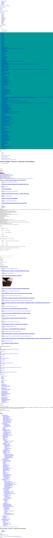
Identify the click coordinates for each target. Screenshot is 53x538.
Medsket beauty (3, 395)
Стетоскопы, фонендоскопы (8, 457)
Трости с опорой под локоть (8, 498)
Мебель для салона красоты (6, 418)
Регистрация (5, 31)
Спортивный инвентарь (6, 508)
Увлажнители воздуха (6, 458)
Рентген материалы (5, 472)
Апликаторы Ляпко (5, 436)
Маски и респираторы (6, 467)
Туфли (5, 502)
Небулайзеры (6, 441)
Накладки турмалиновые (6, 450)
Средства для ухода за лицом (7, 421)
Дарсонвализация (5, 439)
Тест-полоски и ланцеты (6, 452)
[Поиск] (0, 26)
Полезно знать (3, 2)
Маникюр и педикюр (6, 417)
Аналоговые (4, 517)
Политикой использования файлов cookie (15, 536)
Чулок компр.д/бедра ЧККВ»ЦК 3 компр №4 (12, 275)
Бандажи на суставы (7, 482)
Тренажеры (6, 511)
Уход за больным (5, 525)
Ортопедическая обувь (6, 499)
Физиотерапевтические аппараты (7, 435)
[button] (3, 182)
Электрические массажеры (8, 448)
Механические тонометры (8, 456)
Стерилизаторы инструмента (7, 422)
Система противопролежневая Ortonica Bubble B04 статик (15, 184)
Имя (1, 256)
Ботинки (6, 500)
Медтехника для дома (4, 391)
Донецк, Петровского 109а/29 (4, 175)
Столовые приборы (5, 523)
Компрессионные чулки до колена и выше (10, 493)
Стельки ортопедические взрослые (9, 513)
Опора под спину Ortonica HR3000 (9, 198)
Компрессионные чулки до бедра (14, 178)
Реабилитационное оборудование (6, 393)
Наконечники (6, 496)
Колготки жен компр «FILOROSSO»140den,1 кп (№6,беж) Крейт (16, 313)
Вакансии (3, 3)
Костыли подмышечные (8, 495)
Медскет (1, 9)
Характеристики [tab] (4, 206)
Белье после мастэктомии (6, 488)
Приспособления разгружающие (7, 505)
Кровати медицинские (6, 424)
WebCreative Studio (5, 406)
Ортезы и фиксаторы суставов (9, 487)
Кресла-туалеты (7, 507)
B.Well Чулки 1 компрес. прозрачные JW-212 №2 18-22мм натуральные (18, 297)
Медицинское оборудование (5, 429)
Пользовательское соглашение (6, 386)
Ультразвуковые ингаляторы (8, 442)
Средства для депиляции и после (7, 420)
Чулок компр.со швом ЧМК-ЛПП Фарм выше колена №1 (14, 308)
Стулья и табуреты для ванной (7, 524)
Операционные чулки (30, 178)
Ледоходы (4, 521)
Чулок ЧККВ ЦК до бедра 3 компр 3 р (10, 343)
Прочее (4, 471)
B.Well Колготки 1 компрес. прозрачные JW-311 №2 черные (15, 270)
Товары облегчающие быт (5, 402)
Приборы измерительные (8, 431)
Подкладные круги (5, 503)
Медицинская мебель (4, 397)
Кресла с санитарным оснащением (9, 491)
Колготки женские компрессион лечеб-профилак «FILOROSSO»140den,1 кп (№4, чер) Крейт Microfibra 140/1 (26, 338)
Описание (3, 530)
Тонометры (4, 453)
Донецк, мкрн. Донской (3, 176)
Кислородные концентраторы (7, 430)
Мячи (5, 510)
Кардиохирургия (5, 466)
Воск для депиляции (6, 415)
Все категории (2, 12)
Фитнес (6, 512)
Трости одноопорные (7, 497)
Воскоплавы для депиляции (6, 416)
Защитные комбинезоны (6, 465)
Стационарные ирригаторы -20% (6, 519)
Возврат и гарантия (4, 384)
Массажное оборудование (6, 444)
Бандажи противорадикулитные (9, 485)
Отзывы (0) (3, 531)
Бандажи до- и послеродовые (8, 481)
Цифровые (4, 518)
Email (1, 257)
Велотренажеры (7, 509)
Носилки (4, 427)
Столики (4, 428)
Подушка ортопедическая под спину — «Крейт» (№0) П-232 (15, 193)
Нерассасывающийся (7, 477)
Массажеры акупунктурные (8, 445)
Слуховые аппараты (4, 394)
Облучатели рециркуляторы (7, 432)
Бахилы (4, 463)
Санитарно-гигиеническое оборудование (8, 506)
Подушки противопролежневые (7, 504)
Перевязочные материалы (6, 469)
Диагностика (5, 464)
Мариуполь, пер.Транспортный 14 (4, 177)
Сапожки (6, 501)
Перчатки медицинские (6, 470)
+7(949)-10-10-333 (2, 5)
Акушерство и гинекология (6, 460)
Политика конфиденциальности (6, 385)
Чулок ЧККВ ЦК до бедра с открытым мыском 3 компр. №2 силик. (17, 293)
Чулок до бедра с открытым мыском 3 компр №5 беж (14, 318)
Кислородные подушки (6, 443)
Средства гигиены (5, 473)
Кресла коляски (7, 490)
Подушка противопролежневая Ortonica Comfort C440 (14, 203)
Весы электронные (5, 437)
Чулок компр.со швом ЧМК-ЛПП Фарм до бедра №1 (13, 328)
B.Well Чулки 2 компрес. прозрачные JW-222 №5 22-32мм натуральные (18, 333)
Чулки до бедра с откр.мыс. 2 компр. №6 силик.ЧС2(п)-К (15, 324)
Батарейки (4, 462)
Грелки (4, 438)
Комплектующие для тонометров (9, 455)
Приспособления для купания (7, 522)
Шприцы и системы (5, 478)
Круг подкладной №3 (6, 188)
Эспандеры (6, 449)
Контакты (3, 4)
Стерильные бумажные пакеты (7, 474)
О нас (2, 1)
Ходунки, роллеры (5, 515)
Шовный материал (5, 476)
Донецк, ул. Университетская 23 (4, 174)
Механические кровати (8, 425)
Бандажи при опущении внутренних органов (11, 484)
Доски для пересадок (6, 520)
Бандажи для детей (7, 480)
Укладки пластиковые (6, 434)
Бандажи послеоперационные (9, 483)
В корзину (1, 172)
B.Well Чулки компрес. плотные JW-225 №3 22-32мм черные (15, 288)
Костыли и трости (5, 494)
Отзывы (3, 377)
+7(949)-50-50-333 (7, 5)
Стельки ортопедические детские (9, 514)
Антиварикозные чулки (23, 178)
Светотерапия (5, 451)
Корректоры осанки (7, 486)
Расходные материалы (4, 392)
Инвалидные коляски (6, 489)
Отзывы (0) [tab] (3, 207)
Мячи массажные (7, 446)
